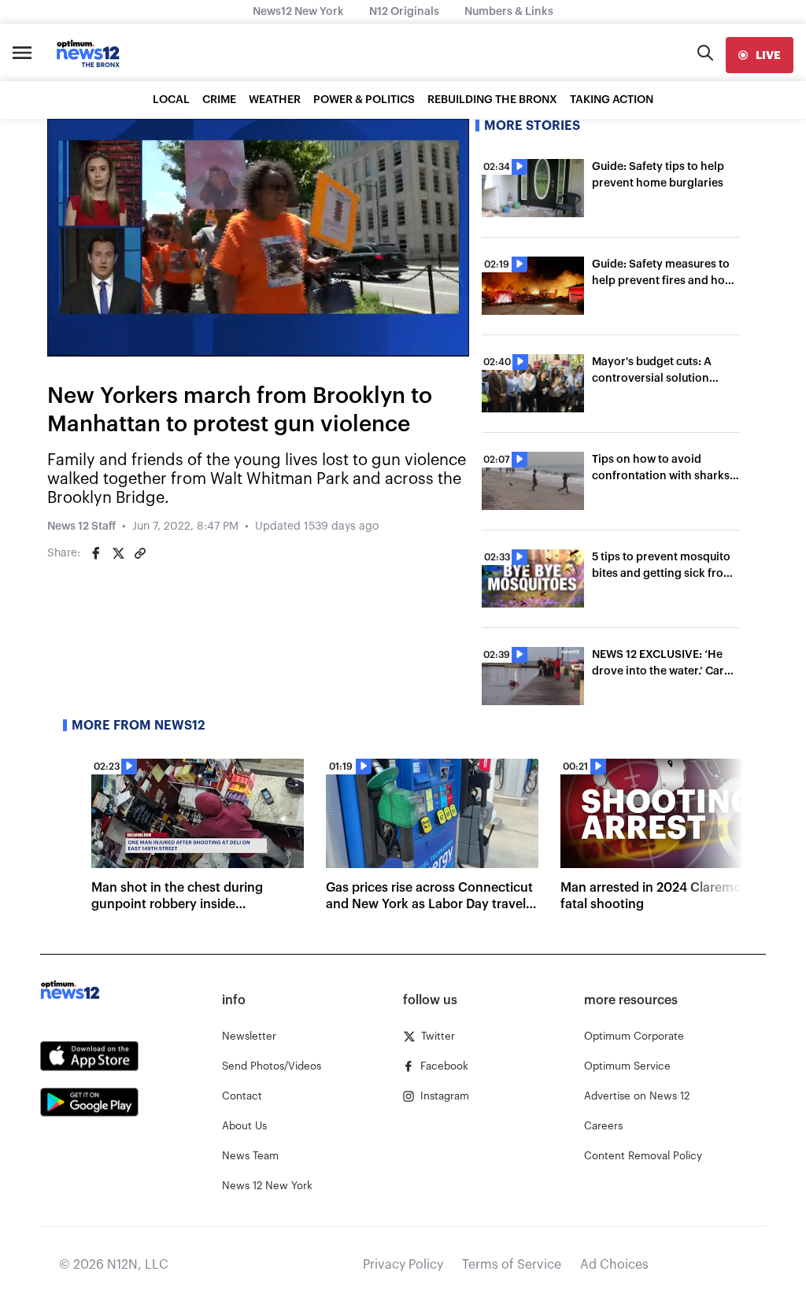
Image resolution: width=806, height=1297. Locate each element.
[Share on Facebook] (96, 553)
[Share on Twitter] (118, 553)
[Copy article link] (140, 553)
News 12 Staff (81, 526)
